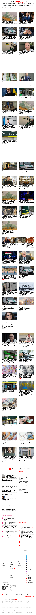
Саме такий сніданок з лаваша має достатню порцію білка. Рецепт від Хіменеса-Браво (10, 527)
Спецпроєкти (12, 577)
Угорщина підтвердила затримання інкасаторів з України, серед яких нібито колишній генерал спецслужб (9, 293)
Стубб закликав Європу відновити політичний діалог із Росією (8, 483)
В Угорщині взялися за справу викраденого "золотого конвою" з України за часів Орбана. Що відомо (9, 38)
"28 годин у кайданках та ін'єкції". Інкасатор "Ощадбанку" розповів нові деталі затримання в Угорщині (26, 127)
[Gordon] (20, 2)
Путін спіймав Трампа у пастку (25, 485)
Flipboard (29, 573)
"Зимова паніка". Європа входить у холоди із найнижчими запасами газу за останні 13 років (9, 506)
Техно (3, 567)
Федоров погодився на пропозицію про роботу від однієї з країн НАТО (27, 541)
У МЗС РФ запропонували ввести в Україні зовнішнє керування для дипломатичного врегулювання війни (27, 531)
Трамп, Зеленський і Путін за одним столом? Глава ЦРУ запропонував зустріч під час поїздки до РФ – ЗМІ (9, 510)
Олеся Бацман (30, 569)
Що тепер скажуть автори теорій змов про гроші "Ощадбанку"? (26, 52)
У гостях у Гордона (19, 3)
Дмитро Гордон (31, 559)
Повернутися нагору (28, 596)
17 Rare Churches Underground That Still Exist (14, 244)
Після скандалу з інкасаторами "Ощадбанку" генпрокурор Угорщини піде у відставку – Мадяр (26, 23)
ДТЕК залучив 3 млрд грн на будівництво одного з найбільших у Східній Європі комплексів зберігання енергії (26, 308)
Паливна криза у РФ (7, 5)
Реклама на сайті (5, 582)
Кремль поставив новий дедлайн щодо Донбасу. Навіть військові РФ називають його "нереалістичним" (27, 546)
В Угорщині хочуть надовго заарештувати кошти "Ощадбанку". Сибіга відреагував (26, 201)
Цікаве (3, 574)
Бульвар (29, 3)
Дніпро (19, 565)
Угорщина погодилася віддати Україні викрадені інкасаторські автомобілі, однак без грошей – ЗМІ (26, 172)
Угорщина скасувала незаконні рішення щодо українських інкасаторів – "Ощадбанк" (9, 52)
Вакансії (3, 578)
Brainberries (3, 247)
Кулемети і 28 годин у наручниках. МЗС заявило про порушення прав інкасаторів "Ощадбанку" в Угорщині (9, 217)
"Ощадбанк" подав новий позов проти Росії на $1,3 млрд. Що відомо (26, 97)
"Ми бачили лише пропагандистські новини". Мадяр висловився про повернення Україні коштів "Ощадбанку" (26, 83)
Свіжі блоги (21, 471)
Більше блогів (26, 492)
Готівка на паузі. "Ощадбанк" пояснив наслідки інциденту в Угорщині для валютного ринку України (9, 127)
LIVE (11, 566)
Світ (2, 561)
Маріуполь (20, 567)
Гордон (3, 7)
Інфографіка (4, 572)
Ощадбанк (9, 7)
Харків (19, 563)
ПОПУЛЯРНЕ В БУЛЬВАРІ (7, 515)
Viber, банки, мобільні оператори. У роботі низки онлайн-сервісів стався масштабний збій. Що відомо (26, 38)
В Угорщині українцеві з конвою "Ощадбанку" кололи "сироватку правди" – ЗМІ (9, 141)
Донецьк (19, 561)
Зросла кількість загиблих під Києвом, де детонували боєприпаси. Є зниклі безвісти (11, 476)
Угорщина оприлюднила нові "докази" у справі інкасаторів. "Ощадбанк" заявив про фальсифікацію (25, 112)
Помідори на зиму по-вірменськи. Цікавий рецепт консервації (10, 523)
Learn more (8, 247)
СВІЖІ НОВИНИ (5, 472)
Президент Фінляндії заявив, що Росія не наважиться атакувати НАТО (9, 491)
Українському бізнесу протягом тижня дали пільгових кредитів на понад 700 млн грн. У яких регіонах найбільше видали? (9, 442)
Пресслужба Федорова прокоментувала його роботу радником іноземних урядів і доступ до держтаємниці (27, 537)
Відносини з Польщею (28, 5)
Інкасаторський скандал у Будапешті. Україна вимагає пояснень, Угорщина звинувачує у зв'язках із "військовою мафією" (9, 277)
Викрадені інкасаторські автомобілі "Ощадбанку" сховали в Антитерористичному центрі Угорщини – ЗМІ (26, 293)
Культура (3, 565)
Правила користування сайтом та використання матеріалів (13, 582)
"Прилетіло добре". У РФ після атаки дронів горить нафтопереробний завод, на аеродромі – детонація (9, 498)
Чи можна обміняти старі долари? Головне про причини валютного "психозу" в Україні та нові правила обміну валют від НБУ (26, 376)
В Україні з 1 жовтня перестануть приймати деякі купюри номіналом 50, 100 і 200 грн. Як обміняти (9, 376)
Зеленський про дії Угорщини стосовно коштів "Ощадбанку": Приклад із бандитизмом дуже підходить (9, 187)
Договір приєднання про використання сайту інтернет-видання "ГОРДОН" (13, 590)
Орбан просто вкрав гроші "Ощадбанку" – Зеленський (8, 97)
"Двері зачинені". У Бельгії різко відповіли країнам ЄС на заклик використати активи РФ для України (9, 487)
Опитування (12, 573)
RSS (28, 575)
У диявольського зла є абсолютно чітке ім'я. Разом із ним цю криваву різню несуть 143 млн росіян (26, 474)
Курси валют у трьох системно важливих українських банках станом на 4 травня (9, 408)
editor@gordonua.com (30, 594)
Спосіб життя (4, 569)
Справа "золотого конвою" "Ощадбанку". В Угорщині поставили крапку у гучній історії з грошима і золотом (9, 23)
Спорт (3, 563)
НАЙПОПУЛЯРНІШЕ (22, 522)
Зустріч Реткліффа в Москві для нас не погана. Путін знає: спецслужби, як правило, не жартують (26, 488)
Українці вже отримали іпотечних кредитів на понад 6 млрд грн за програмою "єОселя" (26, 360)
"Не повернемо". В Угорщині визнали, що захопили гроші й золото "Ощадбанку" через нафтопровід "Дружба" (8, 202)
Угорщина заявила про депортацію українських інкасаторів (24, 276)
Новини (3, 3)
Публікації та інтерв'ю (10, 3)
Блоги (25, 3)
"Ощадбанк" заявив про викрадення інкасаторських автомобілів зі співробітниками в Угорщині (9, 308)
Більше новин (10, 513)
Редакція (3, 580)
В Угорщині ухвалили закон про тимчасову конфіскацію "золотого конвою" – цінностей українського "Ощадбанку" (26, 187)
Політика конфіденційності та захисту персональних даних (13, 586)
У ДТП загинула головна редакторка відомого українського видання (10, 532)
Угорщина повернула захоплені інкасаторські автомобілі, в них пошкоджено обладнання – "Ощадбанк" (9, 172)
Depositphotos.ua (14, 604)
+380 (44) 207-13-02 (18, 594)
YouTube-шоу (12, 575)
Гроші (3, 559)
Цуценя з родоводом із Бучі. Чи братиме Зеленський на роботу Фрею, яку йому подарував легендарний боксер (9, 536)
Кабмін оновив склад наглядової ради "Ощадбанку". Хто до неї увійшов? (9, 425)
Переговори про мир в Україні (17, 5)
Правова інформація (5, 584)
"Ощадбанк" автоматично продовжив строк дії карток (8, 391)
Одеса (19, 559)
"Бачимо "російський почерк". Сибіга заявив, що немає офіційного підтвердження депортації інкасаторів (25, 262)
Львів (19, 557)
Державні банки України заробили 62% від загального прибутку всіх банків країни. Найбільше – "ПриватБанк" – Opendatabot (9, 361)
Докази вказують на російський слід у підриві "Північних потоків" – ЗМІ (8, 494)
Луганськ (19, 569)
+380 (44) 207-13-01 (7, 594)
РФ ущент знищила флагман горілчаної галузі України (25, 482)
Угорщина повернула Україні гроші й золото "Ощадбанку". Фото (8, 82)
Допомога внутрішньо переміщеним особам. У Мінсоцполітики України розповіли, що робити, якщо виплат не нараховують (25, 427)
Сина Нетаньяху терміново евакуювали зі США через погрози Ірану (9, 502)
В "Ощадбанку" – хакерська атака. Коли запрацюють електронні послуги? (25, 216)
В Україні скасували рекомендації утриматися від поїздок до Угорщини (9, 111)
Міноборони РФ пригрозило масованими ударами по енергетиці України (9, 480)
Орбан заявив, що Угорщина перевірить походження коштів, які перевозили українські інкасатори (9, 262)
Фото (11, 570)
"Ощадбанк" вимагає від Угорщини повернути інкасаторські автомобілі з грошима (8, 232)
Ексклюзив (12, 568)
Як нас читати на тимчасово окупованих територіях (5, 588)
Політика (3, 557)
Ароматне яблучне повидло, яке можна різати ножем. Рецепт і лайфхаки (9, 518)
